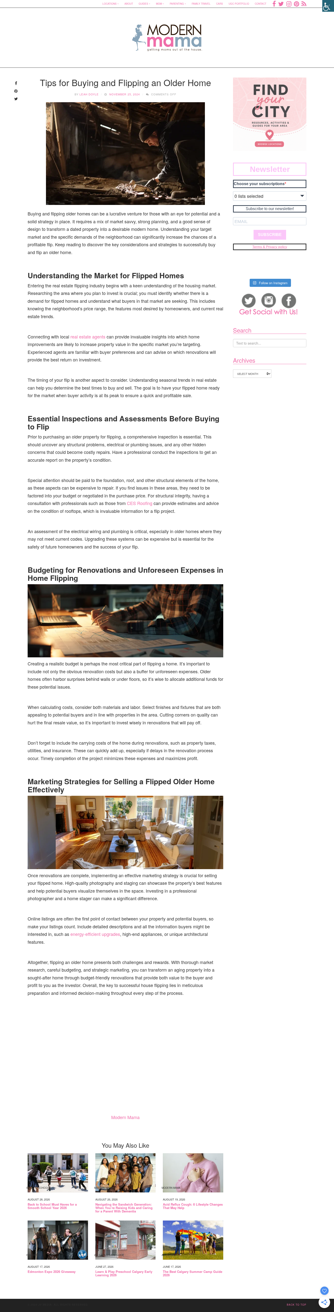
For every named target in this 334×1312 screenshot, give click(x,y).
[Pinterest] (296, 3)
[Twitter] (281, 3)
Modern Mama (125, 1117)
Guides (143, 3)
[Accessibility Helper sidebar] (328, 6)
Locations (109, 3)
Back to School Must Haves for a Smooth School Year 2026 (52, 1206)
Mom (159, 3)
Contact (260, 3)
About (128, 3)
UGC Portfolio (239, 3)
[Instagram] (288, 3)
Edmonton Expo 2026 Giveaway (52, 1271)
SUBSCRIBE (270, 235)
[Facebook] (274, 3)
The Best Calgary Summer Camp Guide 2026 (192, 1273)
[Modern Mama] (167, 34)
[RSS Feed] (303, 3)
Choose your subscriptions (259, 184)
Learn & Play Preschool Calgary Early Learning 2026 (123, 1273)
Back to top (296, 1304)
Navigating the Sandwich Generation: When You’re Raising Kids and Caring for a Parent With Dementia (124, 1208)
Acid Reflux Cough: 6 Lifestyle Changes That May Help (193, 1206)
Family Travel (201, 3)
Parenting (177, 3)
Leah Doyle (89, 94)
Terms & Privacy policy (269, 247)
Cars (219, 3)
